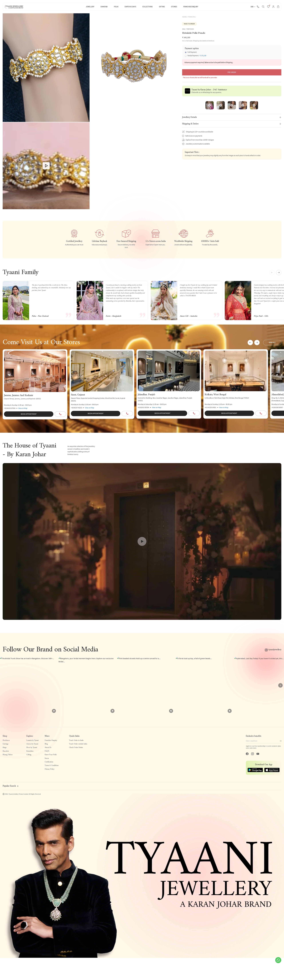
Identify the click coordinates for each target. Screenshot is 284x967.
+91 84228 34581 (210, 407)
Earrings (5, 743)
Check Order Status (76, 747)
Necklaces (6, 740)
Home (184, 17)
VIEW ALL (272, 342)
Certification (49, 761)
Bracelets (6, 751)
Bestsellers (29, 751)
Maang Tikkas (8, 754)
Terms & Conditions (51, 765)
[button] (263, 6)
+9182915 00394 (143, 407)
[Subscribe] (280, 741)
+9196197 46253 (76, 408)
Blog (46, 743)
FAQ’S (47, 751)
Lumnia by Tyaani (32, 740)
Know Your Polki (51, 754)
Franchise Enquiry (51, 740)
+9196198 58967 (277, 407)
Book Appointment (29, 414)
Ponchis (191, 17)
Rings (4, 747)
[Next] (280, 685)
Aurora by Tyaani (32, 743)
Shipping (196, 41)
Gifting (28, 754)
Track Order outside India (78, 743)
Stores (47, 758)
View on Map (22, 408)
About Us (48, 747)
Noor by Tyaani (31, 747)
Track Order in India (76, 740)
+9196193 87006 (9, 408)
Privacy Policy (49, 769)
